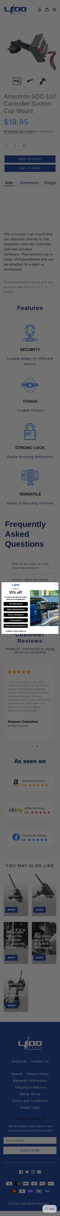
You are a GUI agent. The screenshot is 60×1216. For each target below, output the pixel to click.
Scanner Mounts (15, 620)
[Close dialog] (56, 584)
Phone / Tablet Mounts (16, 615)
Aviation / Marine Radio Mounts (15, 626)
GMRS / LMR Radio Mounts (15, 609)
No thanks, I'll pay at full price (16, 631)
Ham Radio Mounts (15, 604)
